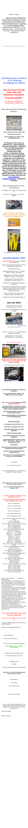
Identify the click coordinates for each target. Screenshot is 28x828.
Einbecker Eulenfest (14, 14)
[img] (14, 6)
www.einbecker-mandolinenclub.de (11, 178)
